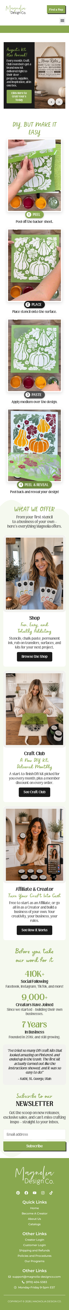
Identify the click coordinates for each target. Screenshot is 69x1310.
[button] (62, 21)
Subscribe (34, 1146)
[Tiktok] (51, 1193)
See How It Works (34, 930)
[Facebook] (26, 1193)
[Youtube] (34, 1193)
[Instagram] (43, 1193)
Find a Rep (56, 9)
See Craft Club (34, 792)
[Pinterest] (18, 1193)
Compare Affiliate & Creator (19, 95)
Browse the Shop (34, 656)
